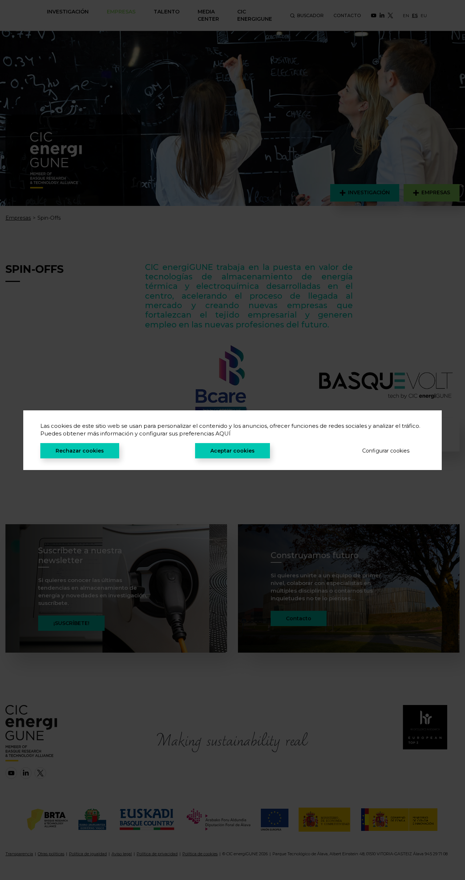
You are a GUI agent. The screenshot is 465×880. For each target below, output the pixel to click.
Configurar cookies (385, 450)
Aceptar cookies (232, 450)
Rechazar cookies (80, 450)
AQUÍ (223, 433)
